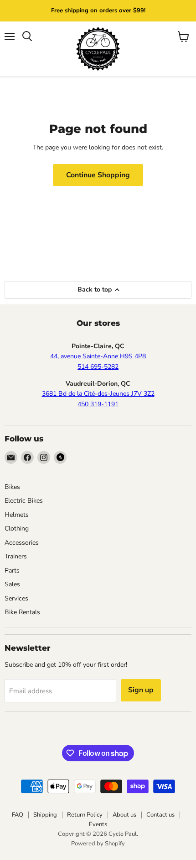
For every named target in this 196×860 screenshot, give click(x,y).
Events (98, 824)
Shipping (45, 815)
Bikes (12, 487)
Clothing (17, 528)
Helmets (17, 514)
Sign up (141, 690)
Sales (12, 584)
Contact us (160, 815)
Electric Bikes (24, 500)
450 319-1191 (98, 404)
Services (16, 598)
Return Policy (85, 815)
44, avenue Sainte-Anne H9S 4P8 (98, 356)
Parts (12, 570)
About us (124, 815)
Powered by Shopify (98, 843)
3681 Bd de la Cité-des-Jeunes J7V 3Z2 (98, 393)
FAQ (17, 815)
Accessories (22, 542)
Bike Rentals (22, 612)
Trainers (16, 556)
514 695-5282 (98, 366)
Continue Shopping (98, 175)
